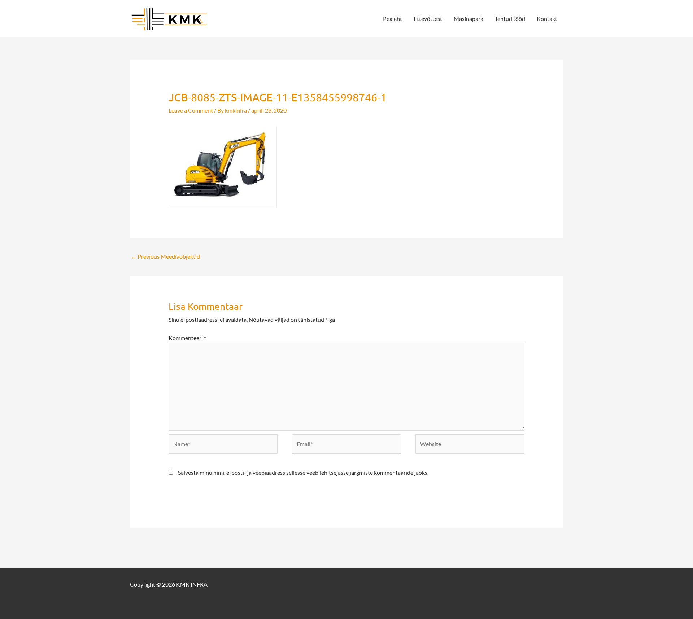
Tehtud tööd (510, 18)
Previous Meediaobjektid (165, 256)
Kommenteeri (187, 337)
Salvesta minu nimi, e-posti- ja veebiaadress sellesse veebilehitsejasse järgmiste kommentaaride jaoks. (303, 472)
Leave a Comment (191, 110)
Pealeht (392, 18)
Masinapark (468, 18)
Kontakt (547, 18)
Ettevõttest (428, 18)
